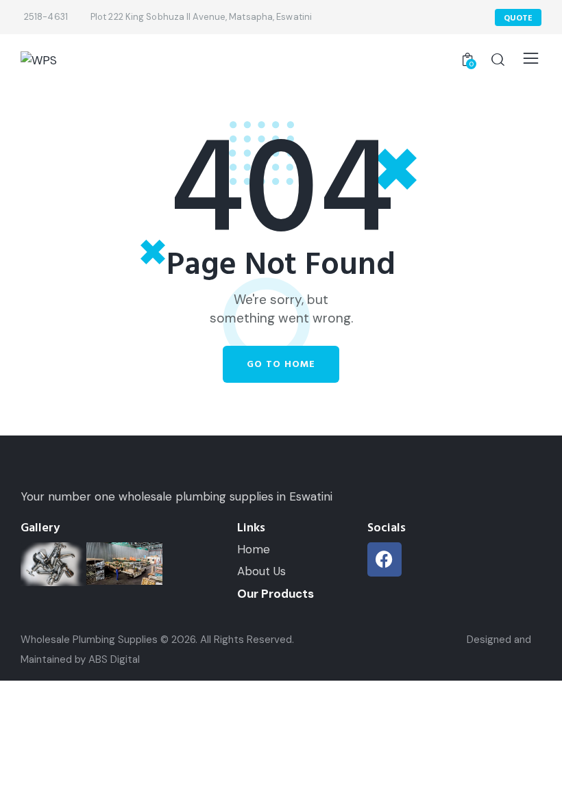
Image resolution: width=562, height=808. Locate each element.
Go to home (281, 364)
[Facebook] (384, 559)
